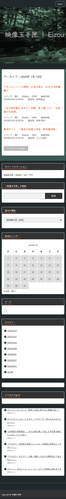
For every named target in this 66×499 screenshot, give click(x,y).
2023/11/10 (12, 337)
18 (33, 272)
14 (58, 265)
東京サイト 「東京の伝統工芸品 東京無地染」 (31, 129)
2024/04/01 (12, 366)
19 (41, 272)
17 (25, 272)
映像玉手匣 (16, 494)
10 (25, 265)
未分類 (10, 372)
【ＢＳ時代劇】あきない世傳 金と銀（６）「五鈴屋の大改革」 (32, 109)
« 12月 (6, 291)
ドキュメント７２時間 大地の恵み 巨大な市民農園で (32, 88)
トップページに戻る (16, 148)
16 (16, 272)
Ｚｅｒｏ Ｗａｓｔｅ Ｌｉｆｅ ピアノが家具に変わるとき (34, 469)
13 (50, 265)
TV (5, 310)
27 (50, 279)
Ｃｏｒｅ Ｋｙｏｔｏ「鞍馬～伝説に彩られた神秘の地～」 (33, 410)
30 (16, 286)
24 (25, 279)
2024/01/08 (12, 348)
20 (50, 272)
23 (16, 279)
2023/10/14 (12, 331)
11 (33, 265)
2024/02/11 (12, 354)
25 (33, 279)
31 (25, 286)
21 (58, 272)
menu (60, 4)
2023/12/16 (12, 343)
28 (58, 279)
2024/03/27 (12, 360)
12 (41, 265)
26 (41, 279)
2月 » (13, 291)
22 (8, 279)
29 (8, 286)
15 (8, 272)
